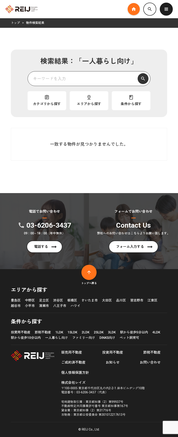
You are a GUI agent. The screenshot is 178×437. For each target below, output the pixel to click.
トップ (15, 23)
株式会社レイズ (73, 383)
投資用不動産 (112, 352)
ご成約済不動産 (73, 362)
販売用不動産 (71, 352)
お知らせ (113, 362)
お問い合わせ (150, 362)
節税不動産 (152, 352)
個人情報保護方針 (75, 373)
